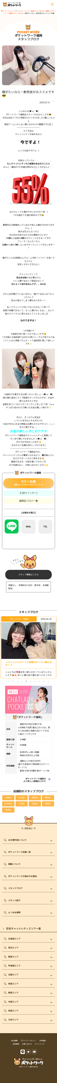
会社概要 (14, 1041)
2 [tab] (13, 681)
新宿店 (35, 797)
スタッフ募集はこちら (28, 574)
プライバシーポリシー (28, 1041)
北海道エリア (14, 939)
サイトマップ (39, 1044)
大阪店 (21, 804)
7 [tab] (35, 681)
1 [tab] (8, 681)
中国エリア (13, 1002)
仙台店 (21, 797)
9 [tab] (43, 681)
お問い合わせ (27, 1044)
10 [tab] (48, 681)
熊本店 (8, 810)
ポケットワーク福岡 (28, 35)
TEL (45, 526)
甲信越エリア (14, 966)
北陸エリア (13, 974)
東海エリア (13, 984)
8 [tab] (39, 681)
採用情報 (16, 1044)
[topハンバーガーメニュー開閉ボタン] (52, 4)
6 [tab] (30, 681)
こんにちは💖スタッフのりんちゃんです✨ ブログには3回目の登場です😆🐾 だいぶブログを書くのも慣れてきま (28, 672)
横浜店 (48, 797)
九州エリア (13, 1019)
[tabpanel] (28, 647)
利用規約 (42, 1041)
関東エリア (13, 957)
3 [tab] (17, 681)
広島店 (35, 804)
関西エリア (13, 992)
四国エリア (13, 1011)
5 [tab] (26, 681)
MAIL (28, 526)
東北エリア (13, 947)
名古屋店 (8, 804)
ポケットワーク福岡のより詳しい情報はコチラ (34, 780)
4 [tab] (21, 681)
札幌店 (8, 797)
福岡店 (48, 804)
